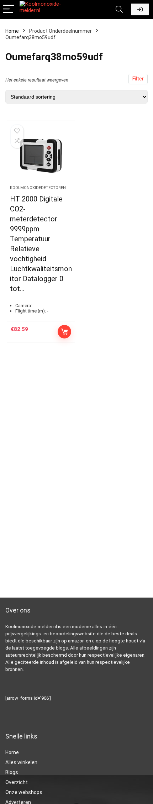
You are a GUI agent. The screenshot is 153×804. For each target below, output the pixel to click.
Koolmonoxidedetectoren (38, 187)
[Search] (119, 9)
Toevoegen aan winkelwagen (64, 331)
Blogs (11, 772)
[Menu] (8, 9)
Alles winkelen (21, 762)
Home (12, 31)
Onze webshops (23, 792)
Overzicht (16, 782)
